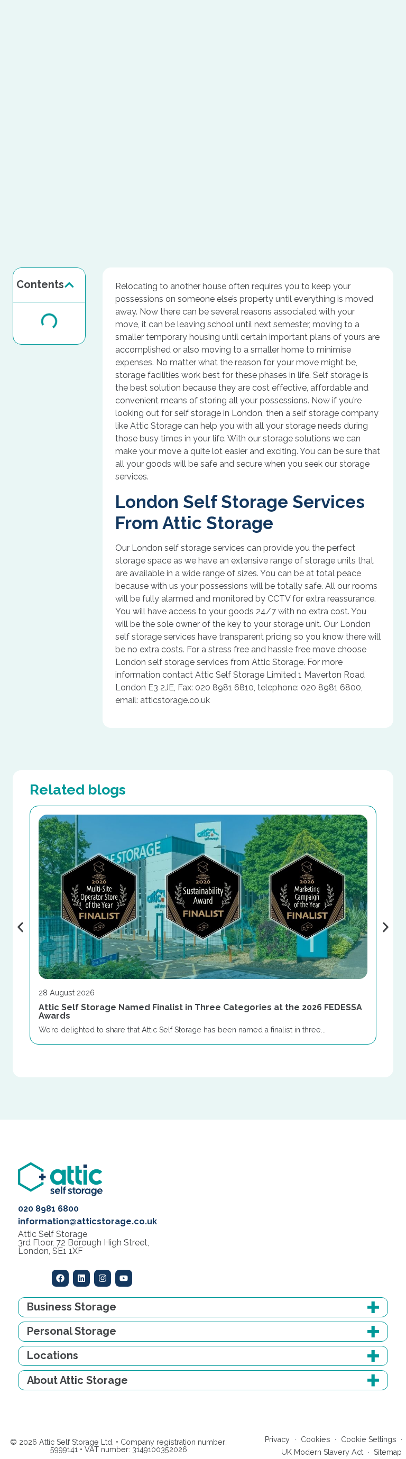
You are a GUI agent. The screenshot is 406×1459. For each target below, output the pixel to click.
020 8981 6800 (48, 1209)
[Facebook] (60, 1278)
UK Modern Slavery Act (322, 1452)
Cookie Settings (368, 1439)
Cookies (315, 1439)
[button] (69, 285)
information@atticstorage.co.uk (87, 1221)
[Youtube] (123, 1278)
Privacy (277, 1439)
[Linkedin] (81, 1278)
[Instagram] (102, 1278)
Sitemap (388, 1452)
